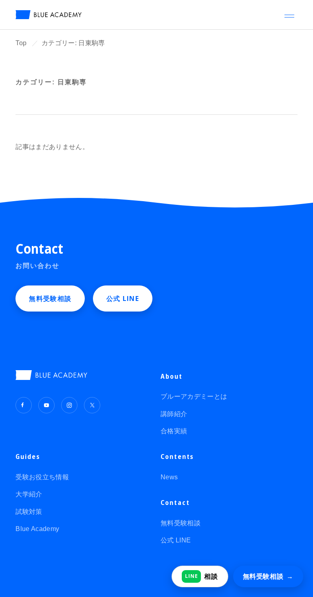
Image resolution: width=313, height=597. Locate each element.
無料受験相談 (50, 298)
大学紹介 (28, 494)
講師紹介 (174, 413)
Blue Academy (37, 528)
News (169, 477)
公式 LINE (122, 298)
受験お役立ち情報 (42, 477)
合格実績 (174, 431)
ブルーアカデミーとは (194, 396)
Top (20, 43)
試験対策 (28, 511)
